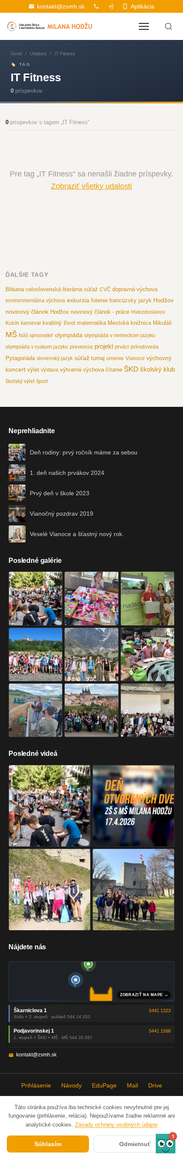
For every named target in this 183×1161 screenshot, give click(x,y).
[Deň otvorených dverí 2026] (133, 806)
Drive (155, 1085)
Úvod (16, 53)
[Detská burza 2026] (91, 598)
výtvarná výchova (82, 369)
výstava (49, 370)
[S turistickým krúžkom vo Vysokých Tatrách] (91, 654)
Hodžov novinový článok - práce (89, 312)
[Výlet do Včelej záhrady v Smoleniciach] (36, 654)
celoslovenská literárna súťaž (62, 289)
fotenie (99, 301)
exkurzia (78, 300)
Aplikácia (142, 6)
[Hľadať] (168, 26)
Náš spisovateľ (36, 335)
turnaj (98, 358)
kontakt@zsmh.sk (61, 6)
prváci (122, 347)
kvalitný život (59, 323)
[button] (165, 1143)
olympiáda (69, 335)
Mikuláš (162, 323)
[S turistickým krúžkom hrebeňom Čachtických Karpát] (50, 890)
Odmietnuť (135, 1144)
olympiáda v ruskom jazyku (37, 347)
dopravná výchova (134, 289)
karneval (31, 323)
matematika (91, 323)
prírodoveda (145, 347)
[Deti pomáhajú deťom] (147, 598)
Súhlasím (47, 1144)
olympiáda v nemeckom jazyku (119, 335)
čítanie (114, 369)
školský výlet (20, 381)
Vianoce (135, 358)
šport (42, 381)
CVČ (105, 289)
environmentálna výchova (35, 301)
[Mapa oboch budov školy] (91, 981)
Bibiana (15, 289)
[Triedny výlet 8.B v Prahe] (91, 710)
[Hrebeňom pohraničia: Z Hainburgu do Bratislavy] (133, 890)
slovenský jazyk (55, 358)
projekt (103, 346)
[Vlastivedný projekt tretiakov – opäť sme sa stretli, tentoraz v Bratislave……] (147, 654)
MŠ (11, 334)
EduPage (104, 1085)
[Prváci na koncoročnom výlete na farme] (36, 710)
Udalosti (38, 53)
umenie (115, 358)
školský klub (157, 369)
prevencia (81, 347)
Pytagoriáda (20, 358)
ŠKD (131, 369)
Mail (132, 1085)
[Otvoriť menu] (143, 26)
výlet (33, 370)
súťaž (81, 358)
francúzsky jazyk (130, 300)
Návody (71, 1085)
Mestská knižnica (129, 323)
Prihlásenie (36, 1085)
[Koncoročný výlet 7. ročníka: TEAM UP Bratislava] (147, 710)
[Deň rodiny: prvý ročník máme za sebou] (36, 598)
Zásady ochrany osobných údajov (116, 1124)
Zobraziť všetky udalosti (91, 186)
